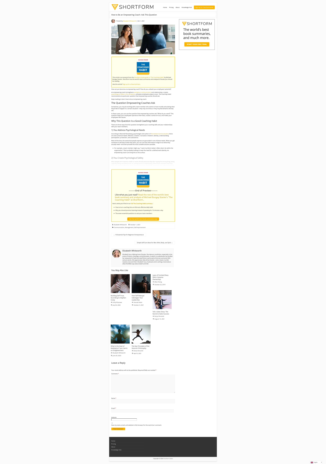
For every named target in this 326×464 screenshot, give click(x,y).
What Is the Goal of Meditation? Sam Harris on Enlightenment (119, 348)
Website (113, 417)
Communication (119, 227)
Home (165, 7)
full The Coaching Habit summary (142, 203)
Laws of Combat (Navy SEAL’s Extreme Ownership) (160, 277)
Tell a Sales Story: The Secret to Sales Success (161, 313)
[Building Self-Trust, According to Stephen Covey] (120, 275)
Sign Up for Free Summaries (204, 7)
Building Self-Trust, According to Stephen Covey (118, 298)
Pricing (171, 7)
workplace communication (142, 92)
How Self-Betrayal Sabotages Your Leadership (138, 298)
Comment (115, 374)
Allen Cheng (158, 282)
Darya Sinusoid (159, 316)
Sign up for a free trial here (131, 84)
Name (113, 398)
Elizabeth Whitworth (129, 21)
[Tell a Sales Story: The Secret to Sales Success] (162, 291)
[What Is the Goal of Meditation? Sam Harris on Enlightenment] (120, 325)
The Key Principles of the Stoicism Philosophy (140, 347)
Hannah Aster (137, 302)
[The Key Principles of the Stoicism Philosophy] (141, 325)
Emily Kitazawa (117, 302)
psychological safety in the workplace (123, 94)
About (178, 7)
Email (113, 408)
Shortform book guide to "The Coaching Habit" (149, 77)
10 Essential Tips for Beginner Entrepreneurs (129, 235)
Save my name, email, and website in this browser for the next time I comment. (136, 425)
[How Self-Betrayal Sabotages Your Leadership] (141, 275)
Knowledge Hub (187, 7)
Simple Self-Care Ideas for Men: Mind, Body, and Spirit (155, 243)
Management (129, 227)
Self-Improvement (140, 227)
